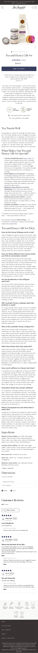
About (4, 634)
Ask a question (7, 485)
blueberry (31, 173)
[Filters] (3, 510)
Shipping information (8, 481)
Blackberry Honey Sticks (12, 187)
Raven (26, 162)
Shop (3, 621)
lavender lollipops (12, 175)
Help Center (6, 630)
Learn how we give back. (9, 223)
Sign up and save (8, 638)
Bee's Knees (27, 158)
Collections (6, 625)
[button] (16, 60)
